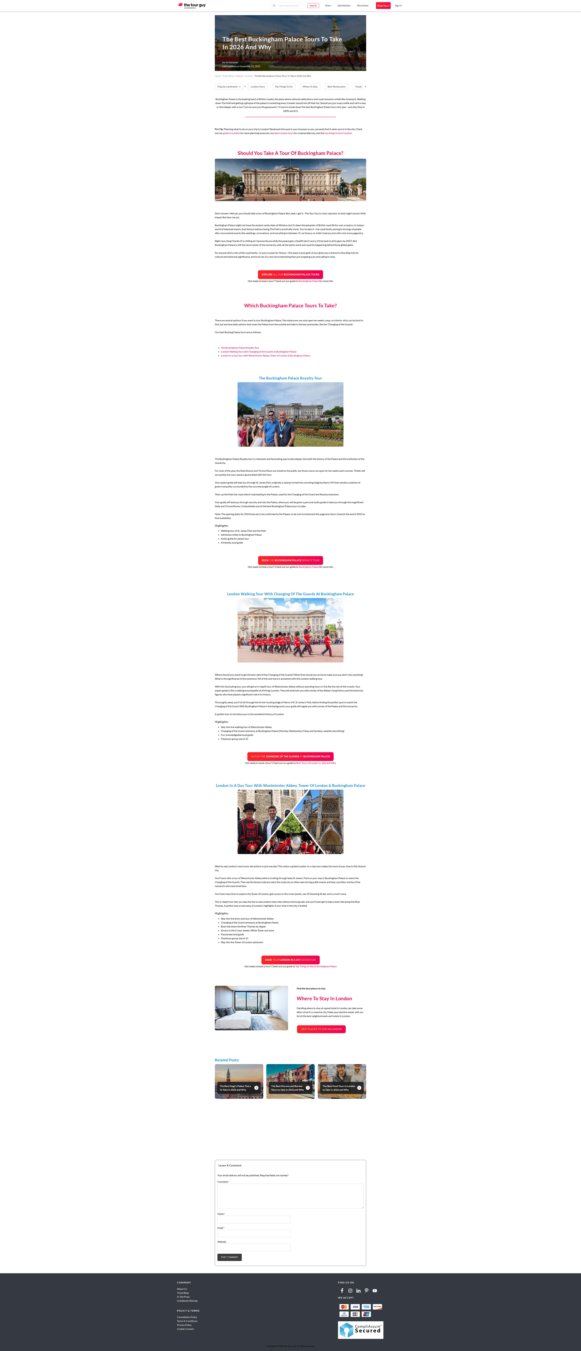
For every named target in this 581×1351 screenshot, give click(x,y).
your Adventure (290, 959)
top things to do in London (338, 133)
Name (221, 1213)
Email (221, 1227)
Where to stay (310, 86)
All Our (290, 274)
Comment (223, 1181)
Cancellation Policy (187, 1317)
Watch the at (290, 756)
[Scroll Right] (364, 86)
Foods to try (361, 86)
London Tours (258, 86)
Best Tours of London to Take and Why (316, 762)
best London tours (284, 133)
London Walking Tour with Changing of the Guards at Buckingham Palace (258, 351)
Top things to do (284, 86)
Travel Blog (183, 1292)
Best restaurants (336, 86)
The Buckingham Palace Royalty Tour (240, 347)
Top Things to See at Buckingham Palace (316, 966)
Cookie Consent (185, 1328)
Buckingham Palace (309, 280)
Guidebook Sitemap (187, 1300)
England (239, 76)
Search (313, 5)
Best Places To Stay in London (321, 1029)
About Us (182, 1288)
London (248, 76)
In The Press (183, 1296)
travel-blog (228, 76)
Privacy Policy (184, 1324)
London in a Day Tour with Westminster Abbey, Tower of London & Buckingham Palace (265, 355)
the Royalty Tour (290, 560)
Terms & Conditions (187, 1320)
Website (221, 1241)
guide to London (231, 133)
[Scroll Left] (246, 86)
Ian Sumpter (231, 62)
